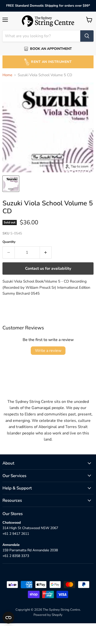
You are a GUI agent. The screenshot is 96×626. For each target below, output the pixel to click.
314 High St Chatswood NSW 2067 (30, 528)
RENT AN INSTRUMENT (51, 61)
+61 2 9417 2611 (15, 533)
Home (7, 75)
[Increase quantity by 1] (46, 252)
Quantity (9, 242)
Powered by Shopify (48, 615)
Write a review (48, 350)
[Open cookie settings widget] (8, 618)
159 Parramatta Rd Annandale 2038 (30, 550)
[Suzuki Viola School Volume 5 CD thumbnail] (11, 184)
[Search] (87, 36)
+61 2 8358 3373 (15, 556)
